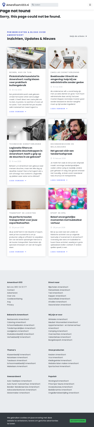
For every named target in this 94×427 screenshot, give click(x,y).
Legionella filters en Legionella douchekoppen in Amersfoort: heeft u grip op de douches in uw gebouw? (25, 152)
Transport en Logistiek (22, 213)
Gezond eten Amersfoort (59, 304)
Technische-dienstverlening (25, 144)
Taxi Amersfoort (55, 293)
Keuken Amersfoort (57, 354)
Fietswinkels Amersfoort (59, 290)
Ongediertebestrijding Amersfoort (63, 392)
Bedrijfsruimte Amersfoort (60, 389)
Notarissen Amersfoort (17, 357)
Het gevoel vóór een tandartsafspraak (62, 152)
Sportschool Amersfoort (59, 366)
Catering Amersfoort (16, 322)
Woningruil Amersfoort (58, 381)
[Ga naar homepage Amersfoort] (15, 5)
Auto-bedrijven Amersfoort (19, 381)
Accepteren (78, 421)
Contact (11, 290)
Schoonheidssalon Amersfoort (20, 325)
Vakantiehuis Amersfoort (59, 337)
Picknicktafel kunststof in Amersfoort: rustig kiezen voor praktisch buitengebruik (24, 81)
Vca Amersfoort (55, 357)
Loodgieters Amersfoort (18, 331)
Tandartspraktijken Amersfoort (21, 328)
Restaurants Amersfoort (18, 319)
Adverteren (12, 293)
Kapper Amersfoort (57, 296)
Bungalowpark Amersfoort (60, 340)
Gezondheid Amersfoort (59, 298)
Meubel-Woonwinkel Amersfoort (63, 322)
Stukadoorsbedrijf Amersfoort (20, 334)
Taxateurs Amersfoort (17, 360)
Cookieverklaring (14, 298)
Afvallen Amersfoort (57, 301)
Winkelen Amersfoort (58, 319)
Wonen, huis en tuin (20, 72)
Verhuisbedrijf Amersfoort (18, 337)
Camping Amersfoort (58, 331)
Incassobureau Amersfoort (60, 387)
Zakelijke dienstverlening (65, 72)
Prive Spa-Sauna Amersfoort (61, 384)
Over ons (11, 296)
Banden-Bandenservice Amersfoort (23, 387)
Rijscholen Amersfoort (58, 287)
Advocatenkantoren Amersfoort (21, 389)
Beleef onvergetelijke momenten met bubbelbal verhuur (66, 220)
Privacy (10, 304)
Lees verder (16, 112)
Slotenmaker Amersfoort (18, 392)
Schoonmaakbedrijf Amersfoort (21, 363)
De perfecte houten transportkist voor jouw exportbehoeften (23, 220)
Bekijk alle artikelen (77, 36)
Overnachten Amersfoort (60, 334)
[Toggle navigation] (90, 5)
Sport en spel (58, 213)
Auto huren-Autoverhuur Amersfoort (23, 384)
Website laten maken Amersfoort (63, 363)
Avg (9, 301)
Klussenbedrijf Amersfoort (19, 354)
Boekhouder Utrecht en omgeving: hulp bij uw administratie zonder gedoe (67, 79)
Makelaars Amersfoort (17, 366)
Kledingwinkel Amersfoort (60, 360)
